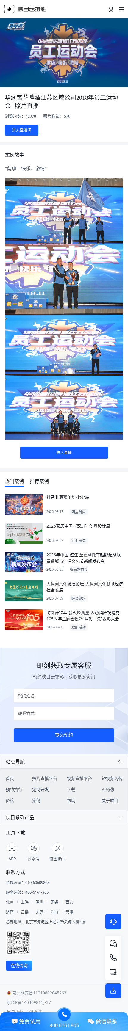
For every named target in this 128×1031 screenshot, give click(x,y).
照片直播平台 (44, 778)
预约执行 (14, 789)
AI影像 (108, 789)
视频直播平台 (79, 778)
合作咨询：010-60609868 (27, 882)
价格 (10, 800)
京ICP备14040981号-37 (29, 1002)
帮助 (71, 800)
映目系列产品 (20, 817)
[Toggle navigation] (111, 9)
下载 (71, 789)
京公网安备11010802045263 (39, 993)
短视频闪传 (112, 778)
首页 (10, 778)
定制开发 (40, 789)
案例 (36, 800)
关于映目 (110, 800)
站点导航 (15, 761)
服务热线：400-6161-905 (27, 892)
